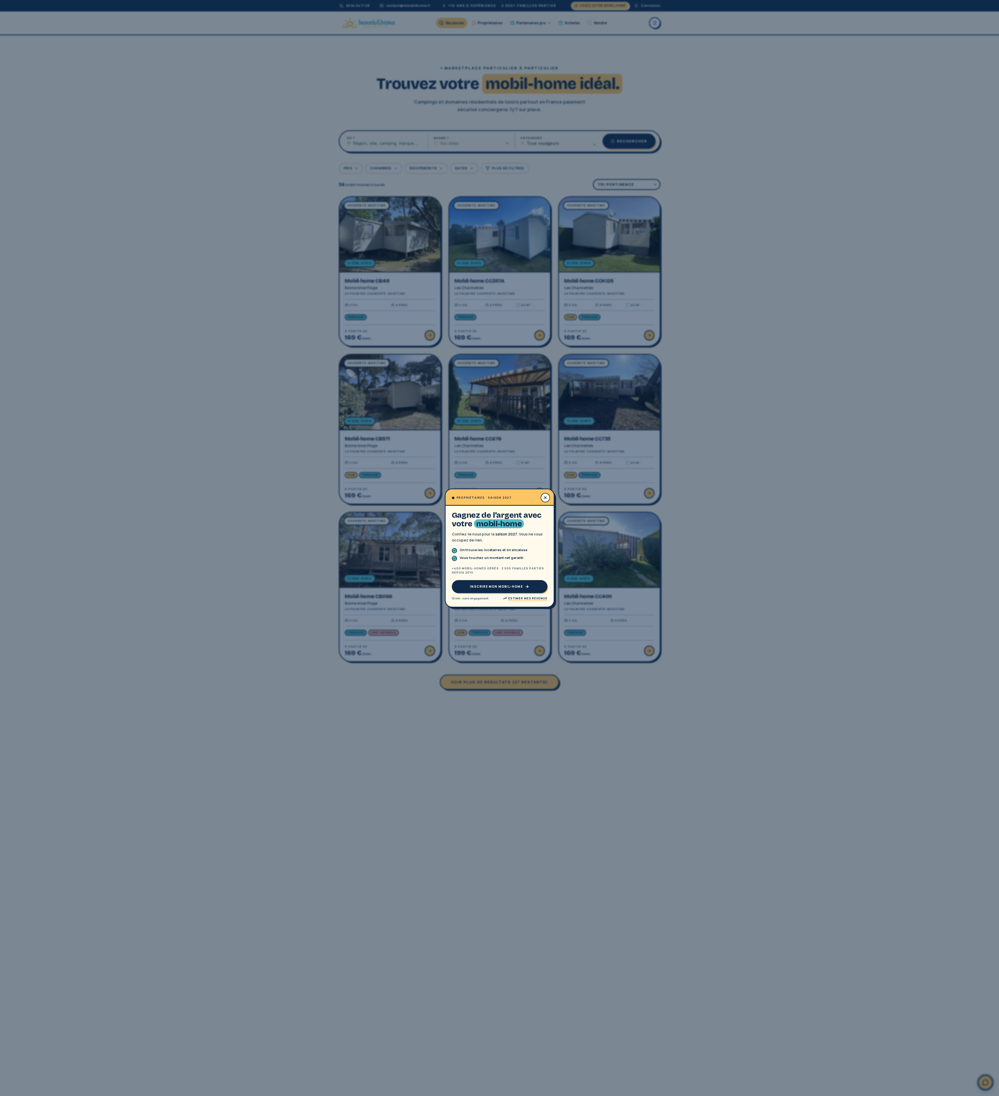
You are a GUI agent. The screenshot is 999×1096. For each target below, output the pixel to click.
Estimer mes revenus (527, 598)
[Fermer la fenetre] (545, 497)
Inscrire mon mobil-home (496, 586)
